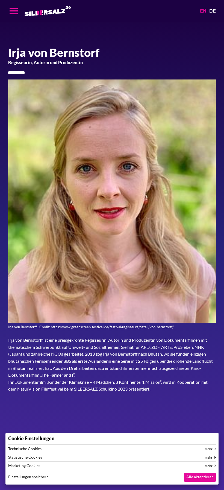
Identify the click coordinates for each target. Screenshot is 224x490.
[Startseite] (48, 10)
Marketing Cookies (24, 466)
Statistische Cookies (25, 457)
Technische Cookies (25, 449)
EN (203, 11)
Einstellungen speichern (28, 476)
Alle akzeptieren (200, 476)
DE (212, 11)
